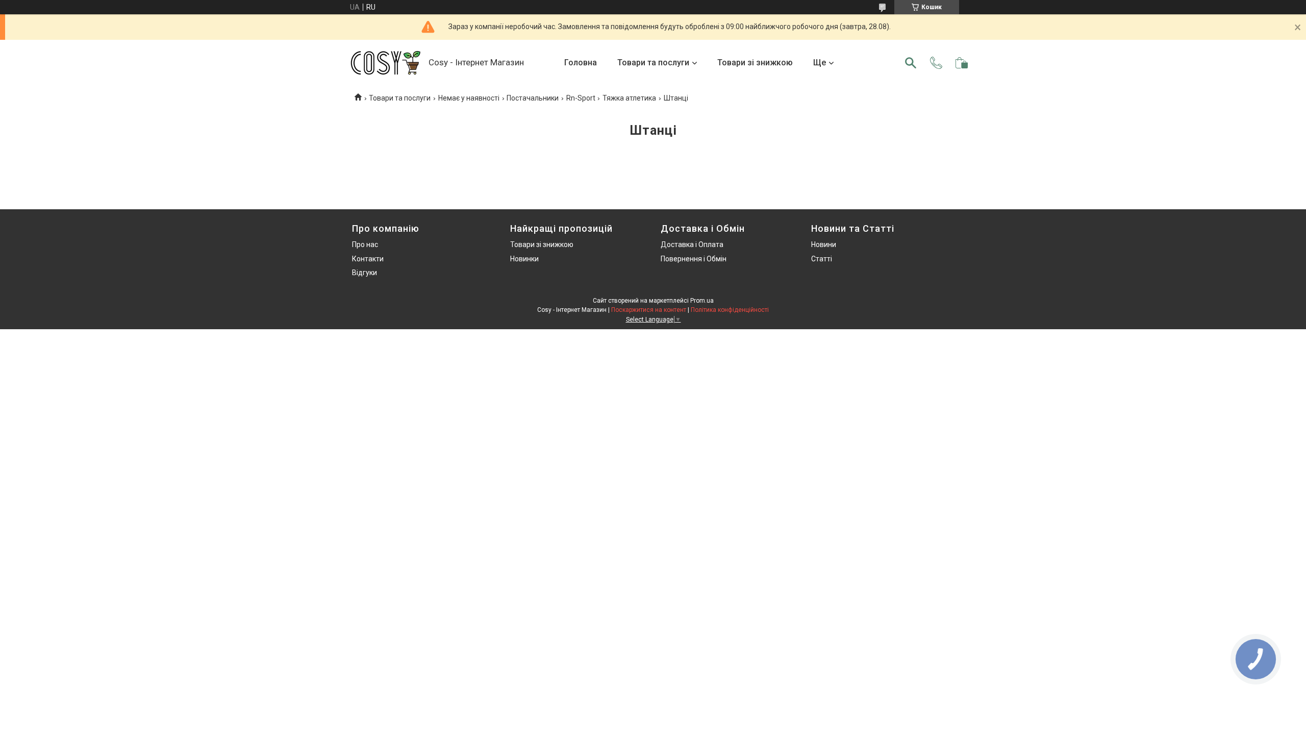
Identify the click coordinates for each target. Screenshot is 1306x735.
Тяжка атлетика (629, 98)
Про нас (365, 244)
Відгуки (364, 272)
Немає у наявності (468, 98)
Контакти (368, 259)
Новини (823, 244)
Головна (580, 62)
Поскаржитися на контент (648, 309)
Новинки (524, 259)
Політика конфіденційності (730, 309)
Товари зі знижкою (755, 62)
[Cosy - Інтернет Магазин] (385, 63)
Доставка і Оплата (692, 244)
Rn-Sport (580, 98)
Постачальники (533, 98)
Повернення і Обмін (693, 259)
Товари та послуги (653, 62)
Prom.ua (702, 300)
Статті (821, 259)
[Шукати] (910, 63)
